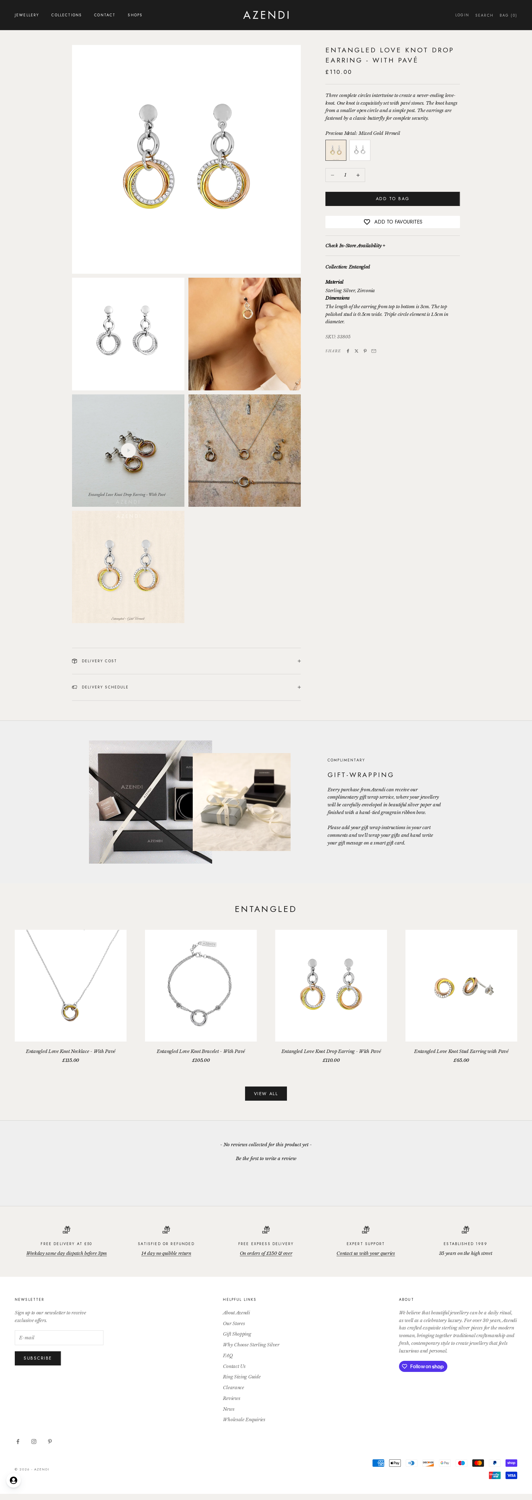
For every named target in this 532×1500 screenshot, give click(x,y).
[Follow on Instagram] (34, 1441)
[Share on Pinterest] (365, 351)
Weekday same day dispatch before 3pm (66, 1253)
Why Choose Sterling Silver (251, 1345)
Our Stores (234, 1323)
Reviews (231, 1398)
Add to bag (393, 199)
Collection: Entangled (347, 267)
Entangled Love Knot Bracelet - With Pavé (201, 1051)
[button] (266, 1158)
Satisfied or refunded (166, 1244)
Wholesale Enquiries (244, 1419)
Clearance (233, 1387)
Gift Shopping (237, 1334)
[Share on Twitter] (356, 351)
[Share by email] (373, 351)
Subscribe (38, 1358)
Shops (135, 15)
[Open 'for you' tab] (13, 1480)
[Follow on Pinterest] (50, 1441)
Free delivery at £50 (66, 1244)
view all (266, 1094)
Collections (66, 15)
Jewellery (27, 15)
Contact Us (234, 1366)
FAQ (228, 1355)
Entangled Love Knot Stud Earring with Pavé (461, 1051)
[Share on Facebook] (347, 351)
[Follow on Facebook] (18, 1441)
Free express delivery (266, 1244)
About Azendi (236, 1313)
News (228, 1409)
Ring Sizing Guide (241, 1377)
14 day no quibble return (166, 1253)
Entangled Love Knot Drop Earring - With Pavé (331, 1051)
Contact (104, 15)
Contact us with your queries (366, 1253)
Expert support (366, 1244)
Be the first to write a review (266, 1158)
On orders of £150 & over (266, 1253)
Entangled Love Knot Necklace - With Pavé (70, 1051)
